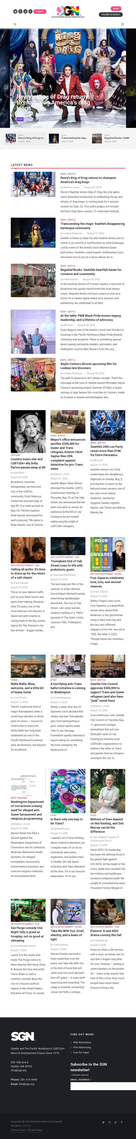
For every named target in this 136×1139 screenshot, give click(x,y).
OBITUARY (15, 455)
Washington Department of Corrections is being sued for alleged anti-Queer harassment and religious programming (27, 810)
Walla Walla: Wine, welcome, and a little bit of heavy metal (27, 688)
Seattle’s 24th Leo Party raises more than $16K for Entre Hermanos (106, 451)
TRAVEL (14, 680)
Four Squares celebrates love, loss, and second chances (107, 582)
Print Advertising (82, 1047)
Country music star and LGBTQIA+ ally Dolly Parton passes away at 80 (28, 463)
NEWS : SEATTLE (68, 174)
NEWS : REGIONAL (19, 798)
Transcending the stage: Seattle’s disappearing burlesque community (48, 102)
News (20, 119)
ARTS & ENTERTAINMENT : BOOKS (105, 574)
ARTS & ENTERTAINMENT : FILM (25, 565)
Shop (116, 8)
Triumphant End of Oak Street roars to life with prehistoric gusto (67, 565)
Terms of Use (18, 1130)
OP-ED (53, 680)
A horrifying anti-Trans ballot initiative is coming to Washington (68, 688)
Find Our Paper (81, 1052)
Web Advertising (82, 1042)
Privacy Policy (35, 1130)
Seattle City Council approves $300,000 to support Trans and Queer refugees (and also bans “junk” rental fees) (107, 692)
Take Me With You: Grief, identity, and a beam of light (67, 935)
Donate (40, 11)
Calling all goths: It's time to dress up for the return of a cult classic (28, 573)
